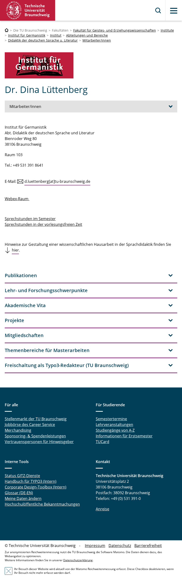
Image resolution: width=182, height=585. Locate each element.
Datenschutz (120, 545)
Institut (55, 35)
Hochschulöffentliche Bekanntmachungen (42, 504)
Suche (158, 10)
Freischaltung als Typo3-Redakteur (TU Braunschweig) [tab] (67, 365)
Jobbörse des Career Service (30, 424)
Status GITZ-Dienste (22, 475)
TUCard (102, 441)
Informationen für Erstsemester (124, 436)
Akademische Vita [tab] (25, 305)
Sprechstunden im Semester (30, 218)
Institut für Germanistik (26, 35)
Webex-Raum (17, 198)
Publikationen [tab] (21, 275)
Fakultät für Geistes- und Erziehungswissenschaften (114, 30)
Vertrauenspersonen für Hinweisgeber (39, 441)
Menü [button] (173, 10)
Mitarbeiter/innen (96, 40)
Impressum (95, 545)
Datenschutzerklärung (78, 560)
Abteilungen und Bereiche (87, 35)
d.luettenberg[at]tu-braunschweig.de (57, 181)
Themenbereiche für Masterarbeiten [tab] (47, 350)
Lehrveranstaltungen (114, 424)
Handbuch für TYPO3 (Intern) (30, 481)
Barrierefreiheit (148, 545)
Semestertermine (111, 418)
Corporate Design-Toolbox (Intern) (35, 487)
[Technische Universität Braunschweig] (27, 10)
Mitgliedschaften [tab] (24, 335)
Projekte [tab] (14, 320)
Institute (167, 30)
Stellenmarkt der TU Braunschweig (36, 418)
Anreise (102, 509)
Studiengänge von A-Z (115, 430)
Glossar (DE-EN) (19, 492)
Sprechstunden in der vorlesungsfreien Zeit (43, 224)
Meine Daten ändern (23, 498)
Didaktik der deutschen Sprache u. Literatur (43, 40)
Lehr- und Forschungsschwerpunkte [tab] (46, 290)
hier (15, 250)
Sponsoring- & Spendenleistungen (35, 436)
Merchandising (18, 430)
